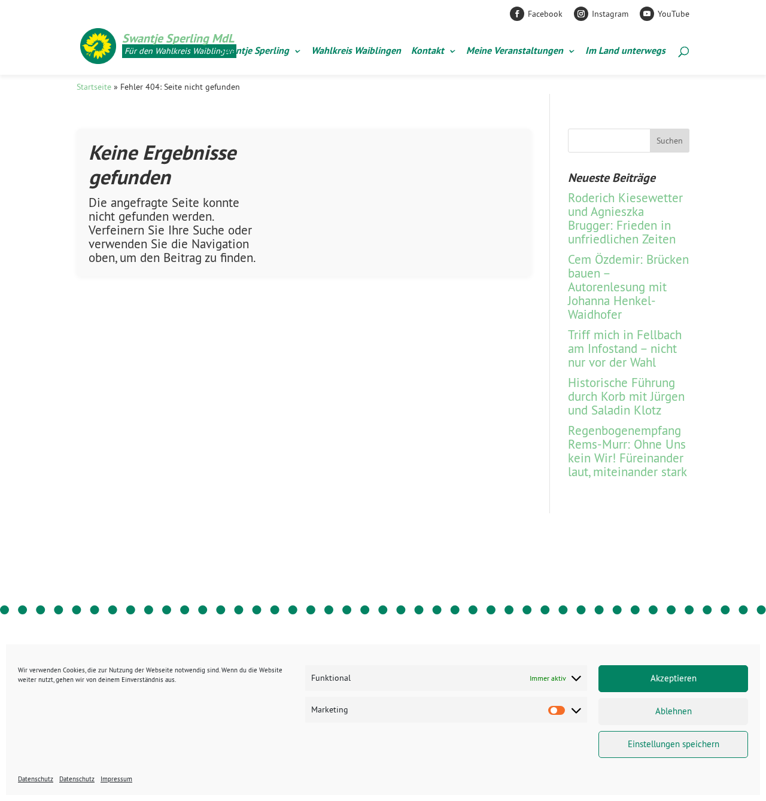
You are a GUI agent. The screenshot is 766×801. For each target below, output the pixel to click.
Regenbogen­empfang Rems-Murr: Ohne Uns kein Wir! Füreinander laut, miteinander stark (627, 451)
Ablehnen (673, 711)
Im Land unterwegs (625, 52)
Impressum (116, 779)
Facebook (545, 13)
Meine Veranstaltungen (514, 52)
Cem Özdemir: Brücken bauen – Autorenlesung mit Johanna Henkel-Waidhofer (628, 286)
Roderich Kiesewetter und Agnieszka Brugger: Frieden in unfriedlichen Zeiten (625, 218)
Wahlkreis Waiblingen (356, 52)
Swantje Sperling (254, 52)
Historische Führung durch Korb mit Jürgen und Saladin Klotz (626, 396)
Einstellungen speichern (673, 744)
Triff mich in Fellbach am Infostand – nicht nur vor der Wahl (625, 348)
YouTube (673, 13)
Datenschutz (35, 779)
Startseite (94, 86)
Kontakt (427, 52)
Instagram (610, 13)
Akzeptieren (674, 678)
